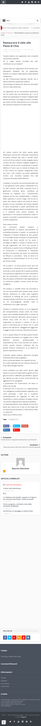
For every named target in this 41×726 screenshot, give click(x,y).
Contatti (3, 678)
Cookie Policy (5, 686)
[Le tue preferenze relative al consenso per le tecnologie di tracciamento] (4, 722)
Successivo (34, 445)
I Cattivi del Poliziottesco (12, 488)
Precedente (7, 437)
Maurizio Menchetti (15, 49)
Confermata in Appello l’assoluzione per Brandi (18, 440)
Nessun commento (14, 51)
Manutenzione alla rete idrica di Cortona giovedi (21, 447)
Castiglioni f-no (13, 419)
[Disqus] (20, 544)
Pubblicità (4, 681)
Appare (23, 717)
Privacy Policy (5, 683)
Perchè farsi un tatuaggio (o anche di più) (18, 511)
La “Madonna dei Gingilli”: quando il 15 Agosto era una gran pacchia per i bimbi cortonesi (19, 498)
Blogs (6, 51)
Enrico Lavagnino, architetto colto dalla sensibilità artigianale (17, 505)
